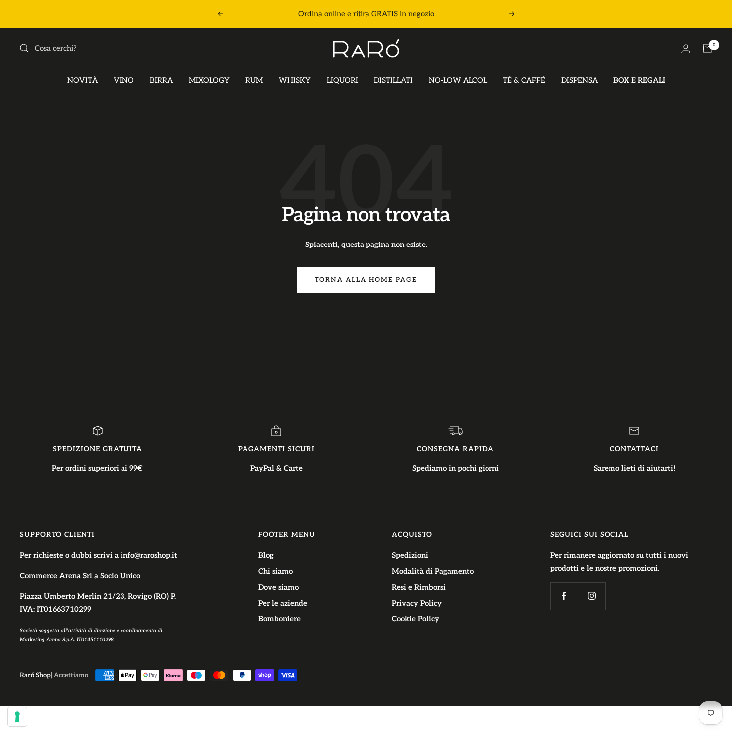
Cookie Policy (415, 618)
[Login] (685, 48)
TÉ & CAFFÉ (524, 80)
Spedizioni (410, 555)
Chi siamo (275, 571)
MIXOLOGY (209, 80)
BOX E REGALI (639, 80)
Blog (266, 555)
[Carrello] (707, 48)
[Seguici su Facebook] (564, 596)
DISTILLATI (393, 80)
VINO (124, 80)
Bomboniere (279, 618)
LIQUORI (342, 80)
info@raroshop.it (149, 555)
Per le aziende (282, 603)
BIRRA (161, 80)
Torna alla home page (366, 280)
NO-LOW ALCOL (458, 80)
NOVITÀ (82, 80)
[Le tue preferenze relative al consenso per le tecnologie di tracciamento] (17, 716)
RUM (254, 80)
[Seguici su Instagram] (591, 596)
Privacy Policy (417, 603)
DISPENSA (579, 80)
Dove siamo (278, 587)
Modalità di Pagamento (433, 571)
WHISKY (295, 80)
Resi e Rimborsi (419, 587)
